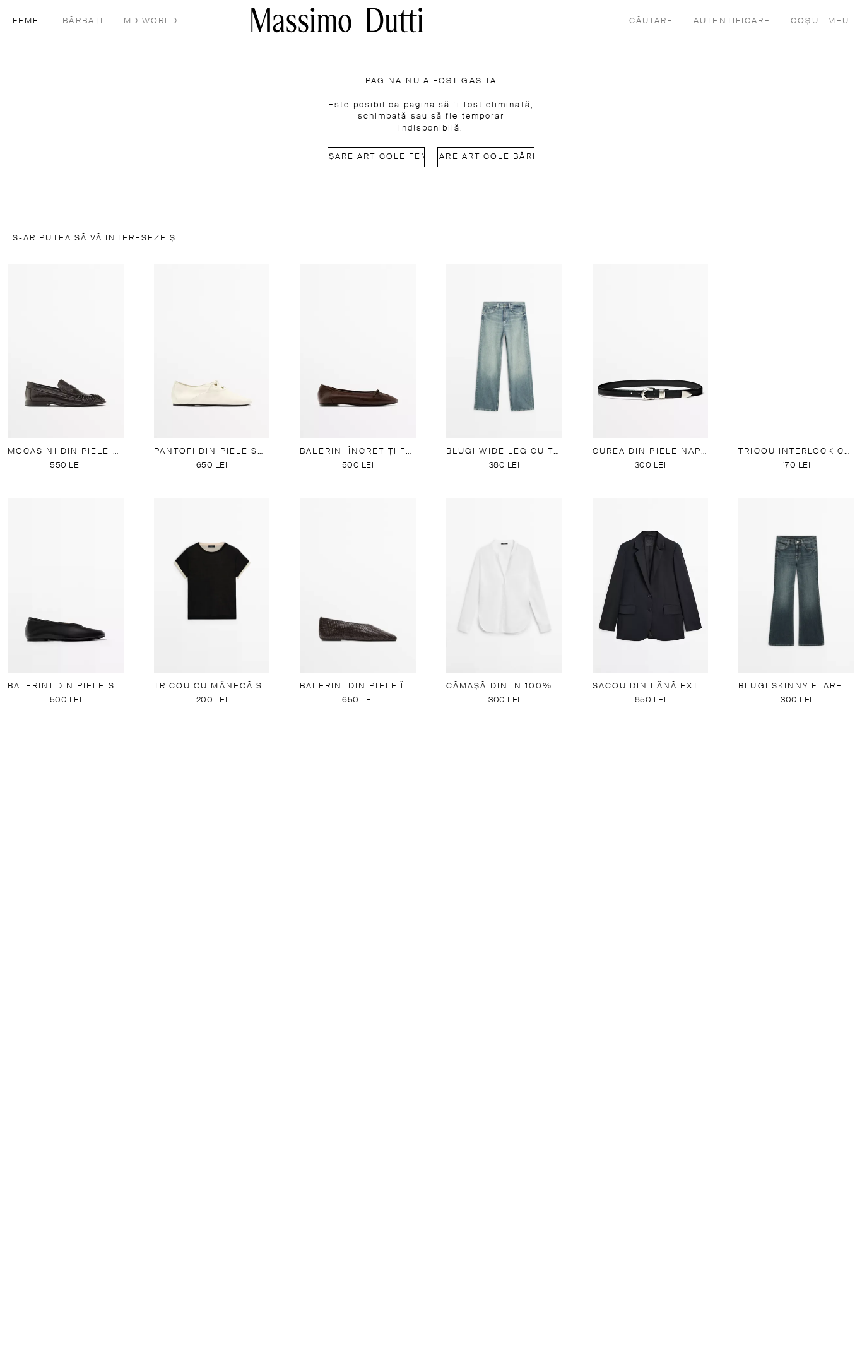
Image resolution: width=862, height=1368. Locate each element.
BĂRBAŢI (82, 21)
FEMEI (27, 21)
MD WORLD (151, 21)
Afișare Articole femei (376, 157)
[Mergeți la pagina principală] (337, 20)
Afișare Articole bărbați (485, 157)
